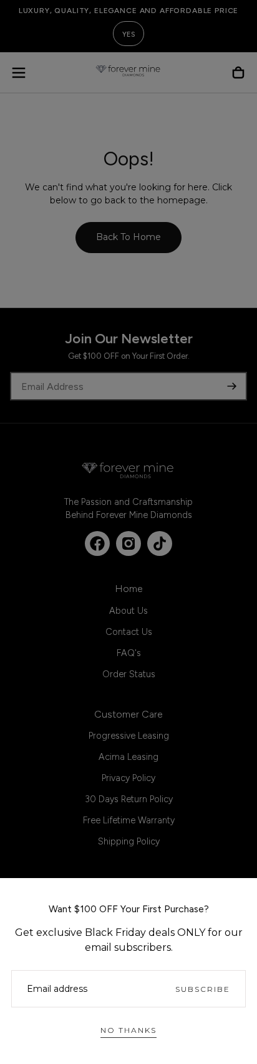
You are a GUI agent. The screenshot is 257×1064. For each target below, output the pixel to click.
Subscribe (202, 989)
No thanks (128, 1030)
